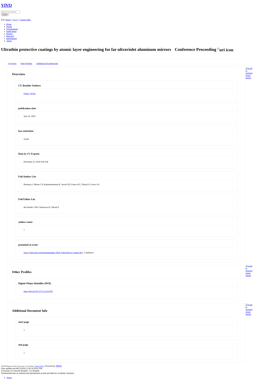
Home (8, 20)
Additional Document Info (47, 63)
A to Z (15, 20)
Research (10, 36)
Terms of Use (39, 366)
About (9, 41)
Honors (9, 34)
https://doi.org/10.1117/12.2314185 (38, 291)
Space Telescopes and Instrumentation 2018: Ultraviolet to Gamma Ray (53, 253)
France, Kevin (29, 93)
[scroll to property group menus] (249, 78)
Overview (12, 63)
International (11, 38)
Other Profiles (26, 63)
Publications (11, 31)
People (9, 27)
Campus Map (25, 20)
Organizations (12, 29)
